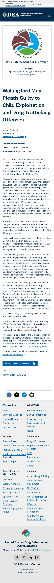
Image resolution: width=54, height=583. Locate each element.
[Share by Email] (31, 394)
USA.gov (31, 504)
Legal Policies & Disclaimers (35, 482)
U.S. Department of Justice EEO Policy (37, 498)
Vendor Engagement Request (13, 510)
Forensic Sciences (36, 410)
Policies (31, 471)
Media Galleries (35, 461)
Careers (7, 436)
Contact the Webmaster (27, 572)
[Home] (24, 14)
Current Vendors (11, 484)
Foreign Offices (11, 419)
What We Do (33, 405)
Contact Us (8, 423)
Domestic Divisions (12, 414)
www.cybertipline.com (13, 354)
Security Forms (10, 496)
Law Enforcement (36, 414)
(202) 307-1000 (27, 569)
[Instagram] (37, 558)
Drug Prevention (35, 419)
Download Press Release (13, 137)
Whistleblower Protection (34, 510)
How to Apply (9, 461)
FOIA (29, 453)
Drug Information (36, 441)
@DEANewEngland (26, 74)
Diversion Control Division (36, 425)
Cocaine (21, 375)
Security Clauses (11, 492)
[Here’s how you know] (27, 3)
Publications (33, 457)
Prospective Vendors (13, 488)
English (38, 4)
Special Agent (10, 441)
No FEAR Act (34, 488)
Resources (33, 436)
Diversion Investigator (14, 445)
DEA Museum (10, 427)
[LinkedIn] (30, 558)
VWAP (30, 466)
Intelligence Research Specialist (14, 456)
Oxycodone (9, 375)
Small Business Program (10, 503)
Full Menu (48, 14)
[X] (24, 558)
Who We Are (9, 405)
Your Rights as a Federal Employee (36, 518)
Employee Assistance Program (38, 447)
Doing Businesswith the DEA (11, 473)
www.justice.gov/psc (38, 346)
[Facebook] (17, 558)
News (30, 430)
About (6, 410)
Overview (7, 479)
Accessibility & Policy (38, 476)
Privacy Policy (34, 492)
